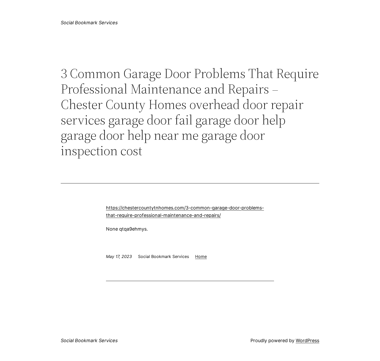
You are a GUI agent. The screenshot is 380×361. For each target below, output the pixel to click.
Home (201, 256)
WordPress (307, 340)
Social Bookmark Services (89, 22)
